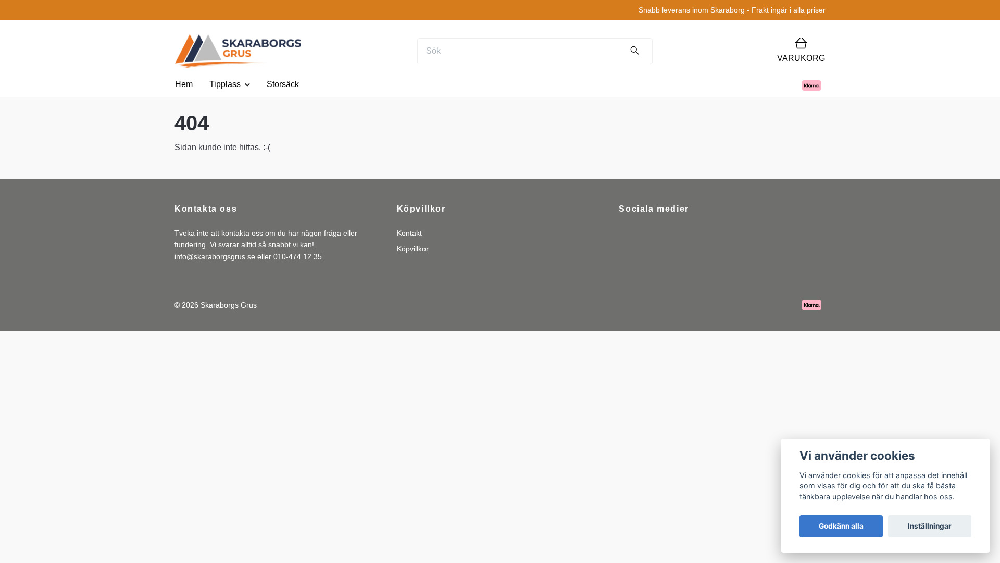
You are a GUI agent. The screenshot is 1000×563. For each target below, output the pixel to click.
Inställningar (930, 526)
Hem (184, 84)
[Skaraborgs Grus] (238, 51)
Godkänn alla (841, 526)
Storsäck (283, 84)
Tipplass (225, 84)
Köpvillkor (413, 248)
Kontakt (409, 233)
